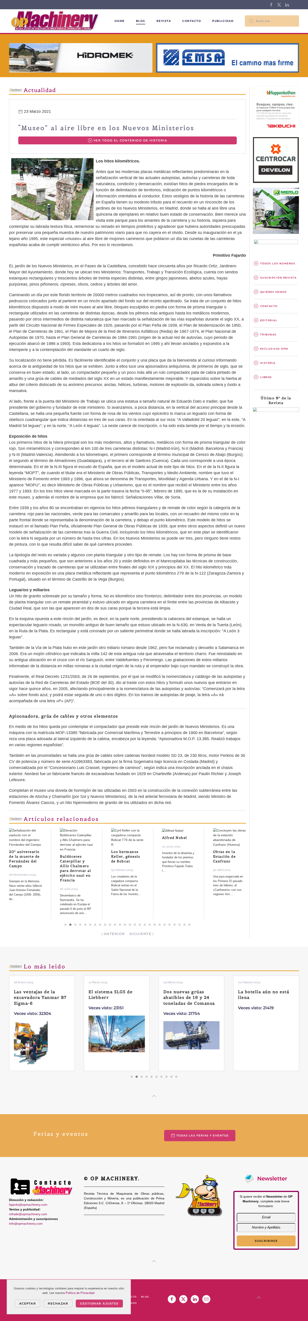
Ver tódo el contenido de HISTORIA (130, 140)
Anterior (114, 934)
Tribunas (268, 334)
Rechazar (58, 1303)
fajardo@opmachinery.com (28, 1204)
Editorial (269, 320)
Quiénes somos (273, 291)
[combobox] (272, 21)
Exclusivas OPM (274, 348)
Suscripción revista (278, 277)
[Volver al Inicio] (56, 21)
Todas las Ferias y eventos (202, 1135)
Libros (266, 377)
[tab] (65, 925)
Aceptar (27, 1303)
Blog (140, 21)
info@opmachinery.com (26, 1223)
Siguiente (140, 934)
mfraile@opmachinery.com (28, 1214)
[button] (154, 1096)
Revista (163, 21)
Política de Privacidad (80, 1293)
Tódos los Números (277, 263)
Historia (268, 363)
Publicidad (223, 21)
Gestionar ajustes (99, 1303)
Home (120, 21)
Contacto (191, 21)
